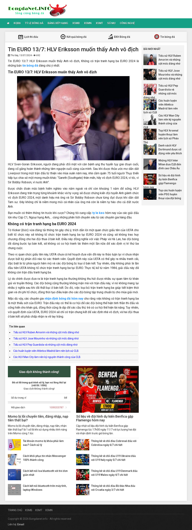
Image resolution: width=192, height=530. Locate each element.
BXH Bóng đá (121, 36)
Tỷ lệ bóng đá (34, 23)
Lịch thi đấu (31, 36)
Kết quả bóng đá (76, 36)
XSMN (88, 23)
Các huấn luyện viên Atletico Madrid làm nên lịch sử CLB (46, 350)
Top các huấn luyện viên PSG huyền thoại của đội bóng (170, 194)
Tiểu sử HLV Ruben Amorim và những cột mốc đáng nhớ (46, 332)
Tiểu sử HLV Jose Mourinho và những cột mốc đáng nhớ (46, 338)
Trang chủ (15, 510)
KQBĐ (17, 23)
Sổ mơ (111, 23)
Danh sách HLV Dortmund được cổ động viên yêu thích (170, 149)
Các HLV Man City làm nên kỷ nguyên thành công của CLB (46, 357)
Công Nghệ (127, 23)
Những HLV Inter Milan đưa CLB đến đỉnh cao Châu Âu (169, 164)
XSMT (99, 23)
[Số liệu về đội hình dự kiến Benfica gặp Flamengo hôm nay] (107, 389)
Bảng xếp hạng (58, 23)
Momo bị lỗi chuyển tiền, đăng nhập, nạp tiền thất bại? (38, 418)
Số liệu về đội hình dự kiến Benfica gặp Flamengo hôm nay (104, 418)
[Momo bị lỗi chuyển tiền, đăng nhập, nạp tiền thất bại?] (39, 389)
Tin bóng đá (167, 36)
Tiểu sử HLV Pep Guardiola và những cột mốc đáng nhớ (45, 344)
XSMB (76, 23)
